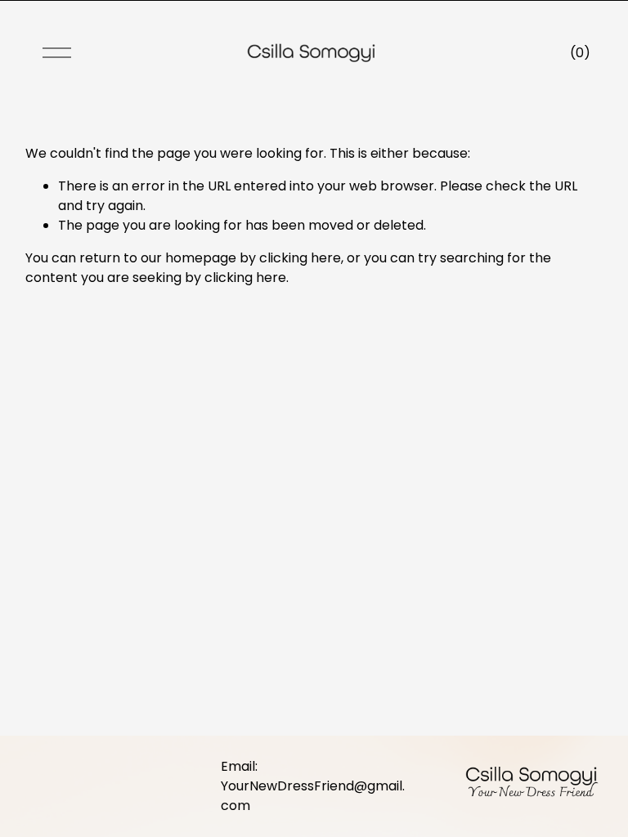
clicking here (300, 257)
